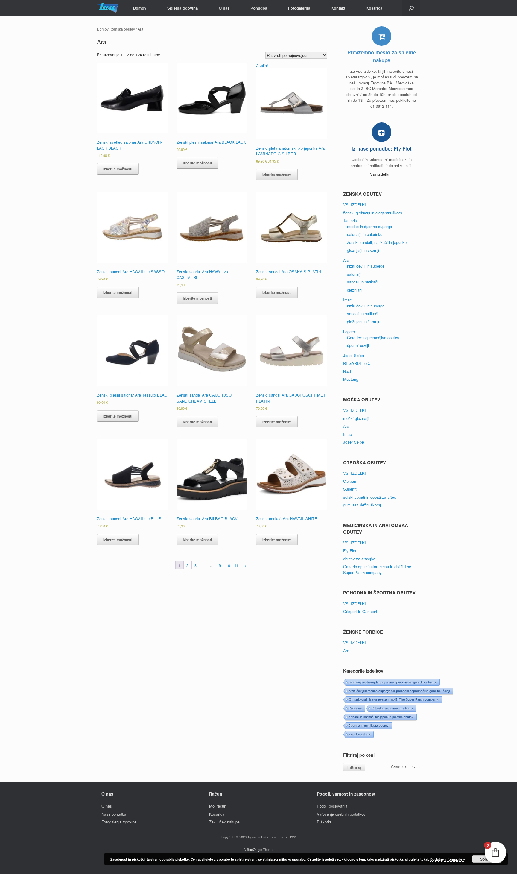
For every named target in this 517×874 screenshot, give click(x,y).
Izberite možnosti (117, 169)
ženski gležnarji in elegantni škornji (373, 213)
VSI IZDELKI (354, 204)
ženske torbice (359, 734)
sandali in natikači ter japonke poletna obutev (381, 717)
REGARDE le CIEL (359, 363)
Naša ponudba (113, 814)
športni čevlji (358, 345)
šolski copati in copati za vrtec (369, 497)
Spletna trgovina (182, 8)
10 (228, 565)
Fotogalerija (299, 8)
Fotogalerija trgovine (118, 822)
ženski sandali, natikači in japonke (377, 242)
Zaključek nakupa (224, 822)
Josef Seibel (354, 355)
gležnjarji (354, 290)
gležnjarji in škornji (363, 250)
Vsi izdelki (380, 174)
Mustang (350, 379)
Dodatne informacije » (447, 859)
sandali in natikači (362, 282)
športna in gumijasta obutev (369, 725)
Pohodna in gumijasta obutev (392, 708)
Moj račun (217, 806)
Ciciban (349, 481)
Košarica (374, 8)
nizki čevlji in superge (365, 266)
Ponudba (258, 8)
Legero (349, 331)
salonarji (354, 274)
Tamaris (350, 220)
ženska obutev (123, 28)
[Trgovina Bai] (107, 8)
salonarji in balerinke (364, 234)
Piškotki (324, 822)
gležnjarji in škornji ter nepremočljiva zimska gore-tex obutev (392, 682)
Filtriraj (354, 767)
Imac (347, 300)
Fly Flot (349, 550)
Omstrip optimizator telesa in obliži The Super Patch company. (394, 699)
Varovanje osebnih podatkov (341, 814)
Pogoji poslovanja (332, 806)
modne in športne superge (369, 226)
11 (236, 565)
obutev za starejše (359, 559)
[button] (411, 8)
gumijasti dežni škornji (362, 505)
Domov (139, 8)
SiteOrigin (254, 849)
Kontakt (338, 8)
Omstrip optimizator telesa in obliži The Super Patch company (377, 569)
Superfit (350, 489)
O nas (224, 8)
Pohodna (355, 708)
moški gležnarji (356, 418)
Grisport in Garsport (360, 611)
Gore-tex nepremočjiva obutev (373, 337)
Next (347, 371)
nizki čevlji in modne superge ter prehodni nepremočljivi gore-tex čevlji (399, 691)
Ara (346, 260)
